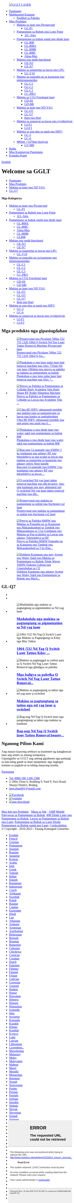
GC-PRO (30, 93)
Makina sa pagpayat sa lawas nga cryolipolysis (44, 121)
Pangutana (8, 771)
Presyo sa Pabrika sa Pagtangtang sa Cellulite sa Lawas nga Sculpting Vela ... (39, 400)
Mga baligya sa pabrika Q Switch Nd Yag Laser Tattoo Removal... (38, 679)
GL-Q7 (28, 114)
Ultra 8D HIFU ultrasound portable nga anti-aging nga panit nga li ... (40, 421)
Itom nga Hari (32, 117)
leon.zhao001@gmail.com (25, 788)
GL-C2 (28, 87)
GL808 (21, 237)
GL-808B (30, 49)
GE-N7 (28, 66)
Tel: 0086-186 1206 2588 (24, 778)
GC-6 (27, 138)
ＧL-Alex (30, 35)
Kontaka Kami (18, 155)
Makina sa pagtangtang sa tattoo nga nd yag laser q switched (37, 705)
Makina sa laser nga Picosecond (36, 24)
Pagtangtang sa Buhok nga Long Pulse (40, 31)
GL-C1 (28, 83)
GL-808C (30, 52)
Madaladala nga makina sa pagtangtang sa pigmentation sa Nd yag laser (39, 623)
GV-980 (29, 145)
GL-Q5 (28, 111)
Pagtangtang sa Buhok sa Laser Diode (37, 822)
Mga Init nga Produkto (15, 811)
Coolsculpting (58, 825)
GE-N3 (28, 63)
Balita (12, 148)
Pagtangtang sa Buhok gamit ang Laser (25, 825)
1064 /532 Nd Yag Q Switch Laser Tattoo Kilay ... (38, 651)
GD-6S (28, 100)
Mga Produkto (17, 21)
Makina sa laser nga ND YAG (35, 107)
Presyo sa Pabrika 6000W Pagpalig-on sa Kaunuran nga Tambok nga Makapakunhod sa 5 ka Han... (40, 545)
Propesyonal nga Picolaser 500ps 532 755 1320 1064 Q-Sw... (39, 354)
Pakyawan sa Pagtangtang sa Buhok (23, 815)
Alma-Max (30, 56)
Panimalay (15, 11)
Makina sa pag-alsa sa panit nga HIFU (40, 131)
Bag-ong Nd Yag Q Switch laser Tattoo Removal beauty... (40, 733)
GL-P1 (28, 28)
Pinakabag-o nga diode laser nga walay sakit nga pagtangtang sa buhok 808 (40, 441)
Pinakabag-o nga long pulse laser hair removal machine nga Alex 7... (39, 377)
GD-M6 (29, 104)
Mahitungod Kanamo (22, 14)
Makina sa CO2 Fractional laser (36, 97)
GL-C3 (28, 90)
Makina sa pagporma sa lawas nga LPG (40, 70)
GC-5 (27, 135)
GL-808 (29, 42)
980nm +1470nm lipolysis (32, 141)
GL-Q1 (21, 291)
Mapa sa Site (38, 811)
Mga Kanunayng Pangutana (26, 152)
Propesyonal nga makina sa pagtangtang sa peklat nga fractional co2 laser (41, 512)
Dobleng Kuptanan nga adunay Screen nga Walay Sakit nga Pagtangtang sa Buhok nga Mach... (40, 575)
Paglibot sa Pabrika (28, 18)
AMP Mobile (57, 811)
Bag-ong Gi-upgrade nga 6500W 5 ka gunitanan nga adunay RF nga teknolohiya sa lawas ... (39, 470)
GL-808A (30, 46)
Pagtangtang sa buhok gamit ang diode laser (43, 39)
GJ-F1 (28, 124)
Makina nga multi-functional (34, 59)
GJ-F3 (28, 128)
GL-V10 (29, 73)
